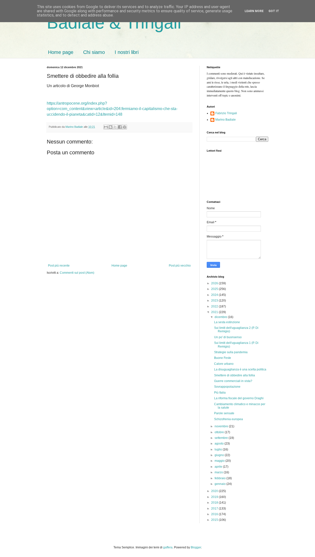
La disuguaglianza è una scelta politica (240, 369)
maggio (220, 460)
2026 (215, 283)
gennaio (220, 484)
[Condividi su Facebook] (119, 127)
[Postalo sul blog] (110, 127)
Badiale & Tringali (114, 22)
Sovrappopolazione (227, 386)
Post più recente (59, 265)
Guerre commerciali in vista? (233, 381)
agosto (219, 443)
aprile (219, 466)
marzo (219, 472)
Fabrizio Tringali (226, 113)
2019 (215, 497)
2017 (215, 508)
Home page (60, 52)
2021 (215, 312)
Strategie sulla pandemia (231, 352)
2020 (215, 491)
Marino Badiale (225, 119)
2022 (215, 306)
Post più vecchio (180, 265)
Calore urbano (224, 364)
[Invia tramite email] (105, 127)
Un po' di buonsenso (228, 337)
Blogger (196, 547)
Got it (273, 11)
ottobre (220, 432)
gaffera (168, 547)
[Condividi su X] (115, 127)
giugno (220, 455)
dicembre (221, 317)
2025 (215, 289)
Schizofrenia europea (228, 419)
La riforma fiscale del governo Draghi (239, 398)
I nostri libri (127, 52)
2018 (215, 502)
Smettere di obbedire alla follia (234, 375)
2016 (215, 514)
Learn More (254, 11)
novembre (222, 426)
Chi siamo (94, 52)
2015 (215, 520)
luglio (219, 449)
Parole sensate (224, 413)
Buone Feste (222, 358)
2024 (215, 295)
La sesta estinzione (227, 322)
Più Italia (220, 392)
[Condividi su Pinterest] (124, 127)
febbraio (220, 478)
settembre (222, 438)
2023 (215, 300)
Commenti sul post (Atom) (77, 272)
